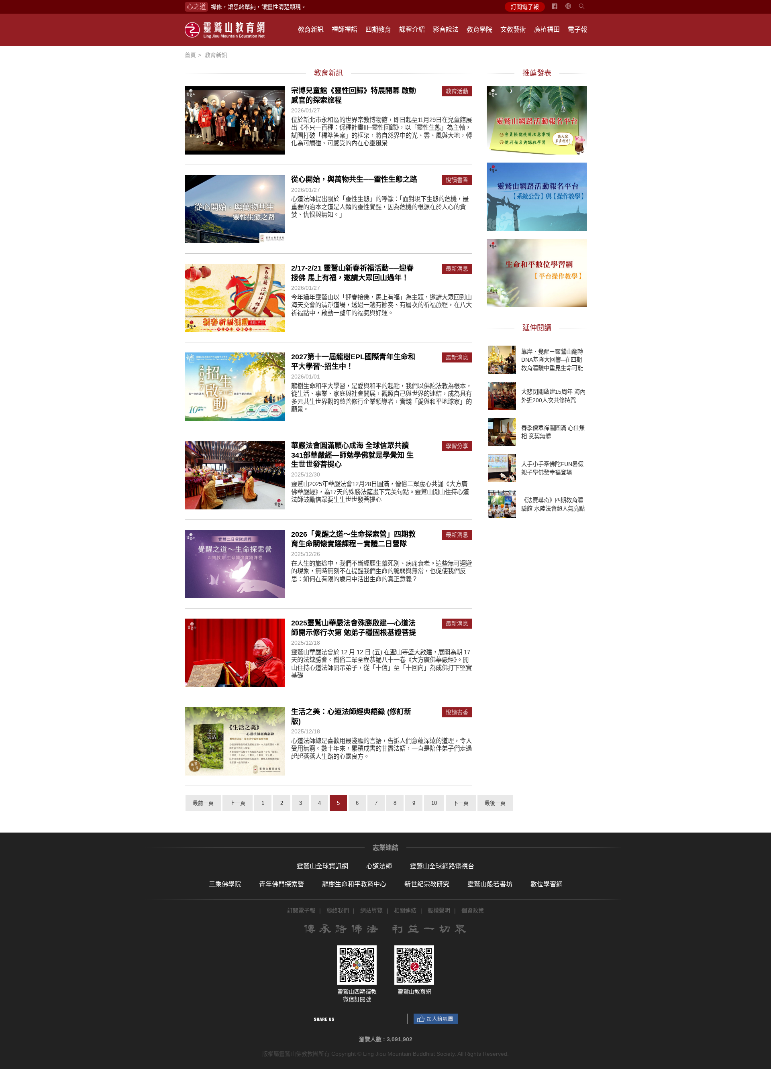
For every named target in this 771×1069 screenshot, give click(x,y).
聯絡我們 (337, 910)
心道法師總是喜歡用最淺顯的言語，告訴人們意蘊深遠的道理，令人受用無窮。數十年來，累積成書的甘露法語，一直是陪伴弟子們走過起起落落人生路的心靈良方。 (381, 748)
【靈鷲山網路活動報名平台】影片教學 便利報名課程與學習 (537, 119)
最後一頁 (495, 803)
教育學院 (479, 29)
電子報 (577, 29)
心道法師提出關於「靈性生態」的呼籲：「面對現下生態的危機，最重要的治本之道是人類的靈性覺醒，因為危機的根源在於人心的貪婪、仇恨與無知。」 (380, 206)
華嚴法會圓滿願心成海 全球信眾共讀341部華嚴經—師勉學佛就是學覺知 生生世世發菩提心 (352, 455)
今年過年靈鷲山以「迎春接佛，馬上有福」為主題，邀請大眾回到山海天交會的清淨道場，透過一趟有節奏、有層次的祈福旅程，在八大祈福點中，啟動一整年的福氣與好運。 (381, 305)
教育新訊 (311, 29)
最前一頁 (203, 803)
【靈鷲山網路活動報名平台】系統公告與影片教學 (537, 195)
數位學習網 (546, 884)
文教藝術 (513, 29)
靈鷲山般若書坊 (489, 884)
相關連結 (405, 910)
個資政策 (472, 910)
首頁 (190, 55)
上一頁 (237, 803)
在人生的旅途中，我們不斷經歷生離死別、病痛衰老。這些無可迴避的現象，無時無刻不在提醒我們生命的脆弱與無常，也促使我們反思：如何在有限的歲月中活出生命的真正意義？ (381, 571)
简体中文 (573, 9)
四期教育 (378, 29)
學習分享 (457, 446)
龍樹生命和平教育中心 (354, 884)
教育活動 (457, 91)
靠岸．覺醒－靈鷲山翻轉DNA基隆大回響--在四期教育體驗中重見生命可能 (552, 359)
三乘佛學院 (225, 884)
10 (434, 803)
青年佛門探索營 (281, 884)
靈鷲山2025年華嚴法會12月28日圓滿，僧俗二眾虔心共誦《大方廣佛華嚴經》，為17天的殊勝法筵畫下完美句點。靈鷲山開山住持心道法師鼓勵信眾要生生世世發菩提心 (380, 492)
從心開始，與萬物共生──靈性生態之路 (354, 179)
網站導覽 (371, 910)
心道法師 (379, 866)
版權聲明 (439, 910)
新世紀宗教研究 (426, 884)
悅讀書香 (457, 180)
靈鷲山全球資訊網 (322, 866)
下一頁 (461, 803)
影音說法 (446, 29)
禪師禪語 (344, 29)
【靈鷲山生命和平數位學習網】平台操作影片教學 (537, 271)
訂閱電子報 (525, 7)
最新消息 (457, 269)
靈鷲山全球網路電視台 (442, 866)
